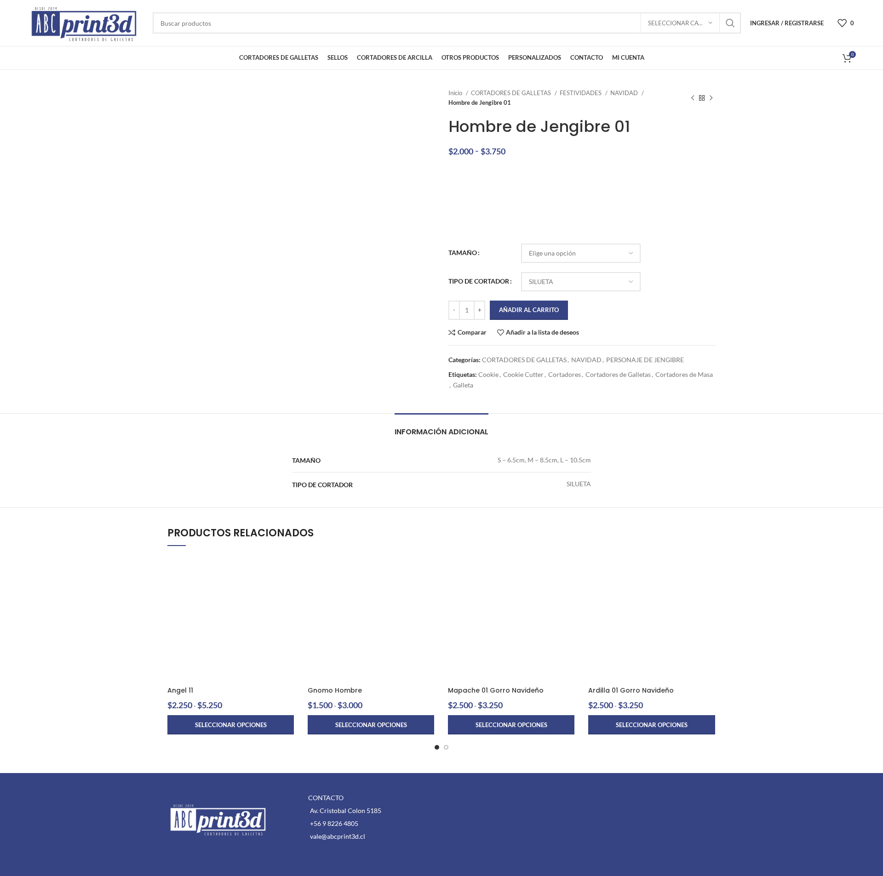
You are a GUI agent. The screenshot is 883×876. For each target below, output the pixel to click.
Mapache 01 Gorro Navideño (496, 690)
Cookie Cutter (523, 374)
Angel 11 (180, 690)
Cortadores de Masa (684, 374)
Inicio (456, 93)
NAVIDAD (624, 93)
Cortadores (564, 374)
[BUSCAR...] (730, 23)
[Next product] (711, 97)
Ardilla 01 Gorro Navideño (631, 690)
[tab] (441, 427)
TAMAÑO (462, 252)
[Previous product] (692, 97)
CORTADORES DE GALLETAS (511, 93)
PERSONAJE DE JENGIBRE (645, 360)
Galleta (463, 385)
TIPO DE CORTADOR (478, 281)
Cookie (488, 374)
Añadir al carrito (529, 309)
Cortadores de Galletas (618, 374)
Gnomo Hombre (335, 690)
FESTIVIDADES (581, 93)
